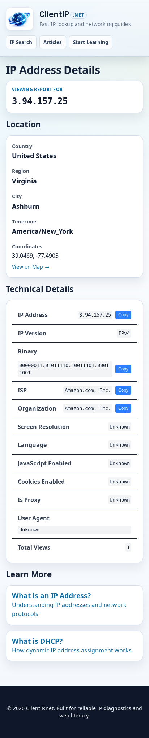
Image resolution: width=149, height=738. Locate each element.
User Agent (34, 518)
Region (20, 171)
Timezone (24, 221)
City (17, 196)
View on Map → (31, 266)
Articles (52, 42)
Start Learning (90, 42)
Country (22, 146)
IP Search (21, 42)
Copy (123, 315)
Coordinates (27, 246)
